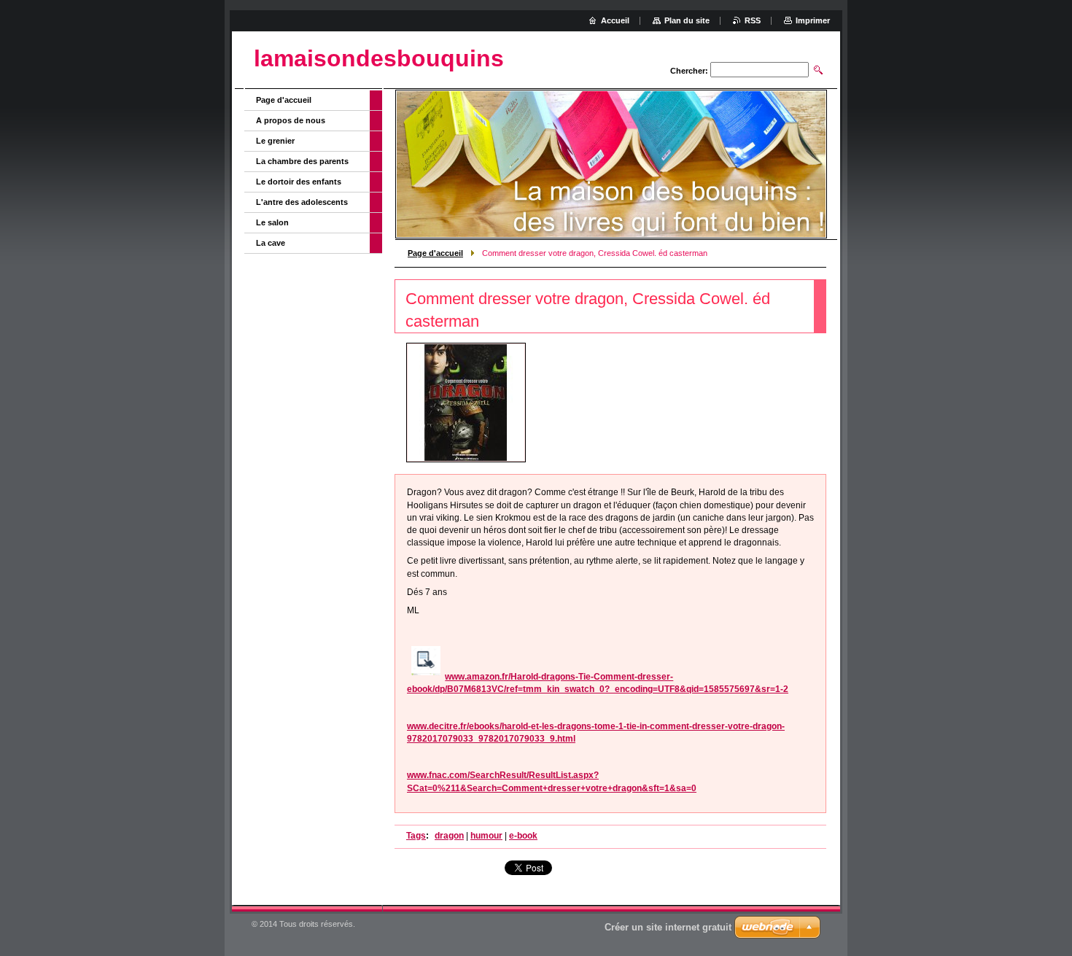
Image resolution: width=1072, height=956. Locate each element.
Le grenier (275, 140)
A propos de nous (290, 120)
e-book (523, 836)
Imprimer (813, 20)
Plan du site (687, 20)
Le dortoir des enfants (298, 181)
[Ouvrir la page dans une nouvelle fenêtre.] (466, 402)
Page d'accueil (435, 253)
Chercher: (689, 70)
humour (486, 836)
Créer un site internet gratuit (668, 927)
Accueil (615, 20)
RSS (753, 20)
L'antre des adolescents (302, 202)
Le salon (272, 222)
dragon (449, 836)
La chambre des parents (302, 161)
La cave (270, 242)
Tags (416, 836)
